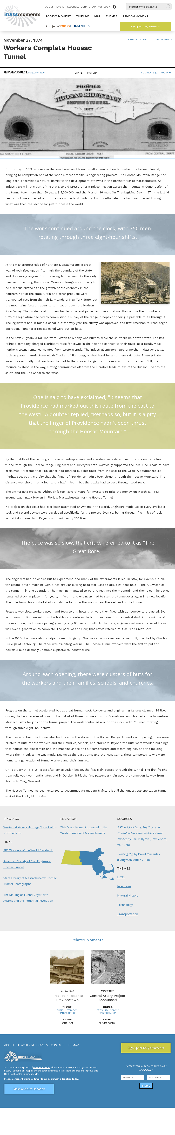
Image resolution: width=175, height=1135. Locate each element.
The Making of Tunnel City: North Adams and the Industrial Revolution (28, 898)
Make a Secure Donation (29, 1089)
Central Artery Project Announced (107, 998)
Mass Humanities (41, 1067)
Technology (125, 905)
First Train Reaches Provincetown (67, 998)
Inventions (124, 886)
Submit (146, 1085)
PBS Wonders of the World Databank (28, 850)
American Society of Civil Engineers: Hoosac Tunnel (27, 864)
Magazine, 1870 (36, 72)
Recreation (71, 1010)
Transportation (127, 914)
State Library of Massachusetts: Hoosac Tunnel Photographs (30, 881)
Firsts (121, 877)
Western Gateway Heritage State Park (28, 827)
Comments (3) (149, 72)
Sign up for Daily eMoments (145, 27)
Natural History (127, 895)
